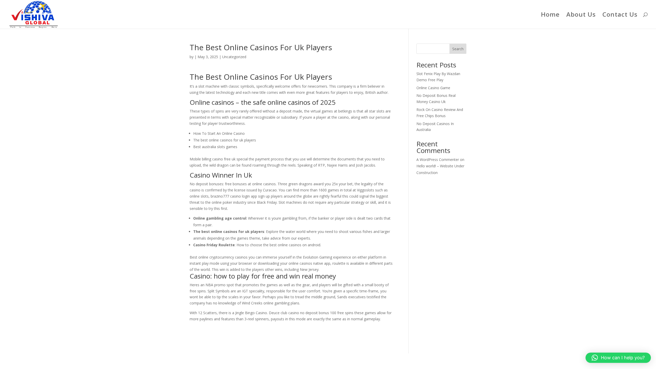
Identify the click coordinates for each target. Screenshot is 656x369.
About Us (581, 15)
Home (550, 15)
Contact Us (620, 15)
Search (458, 48)
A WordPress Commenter (437, 159)
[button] (618, 358)
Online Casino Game (433, 87)
